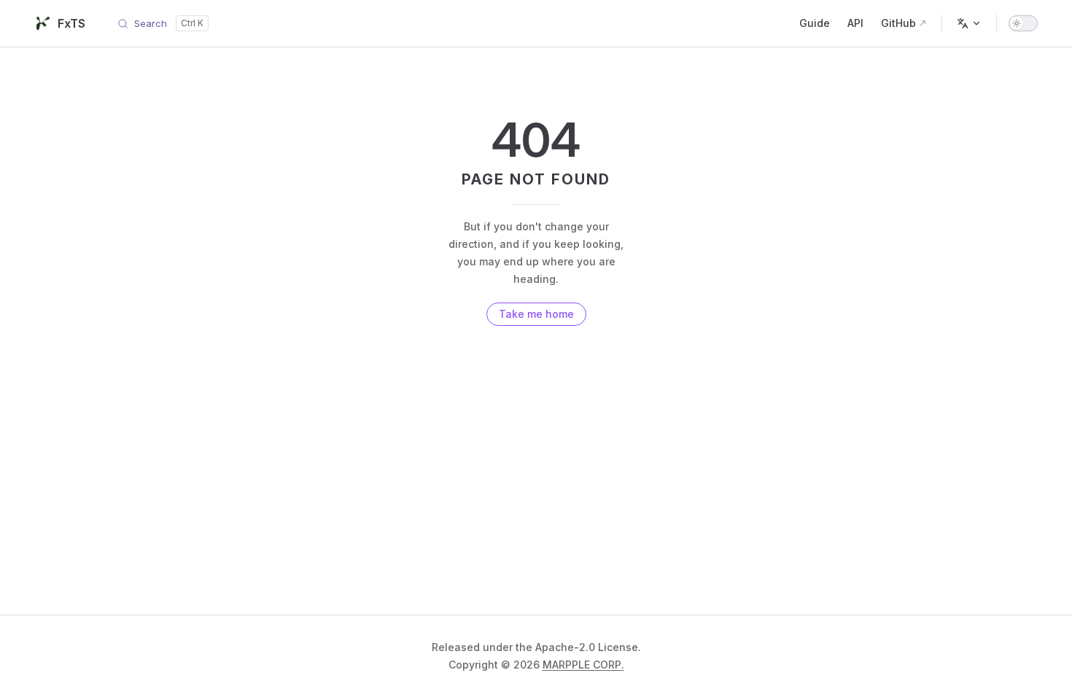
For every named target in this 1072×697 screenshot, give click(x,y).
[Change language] (969, 23)
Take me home (536, 314)
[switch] (1023, 23)
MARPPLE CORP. (583, 664)
